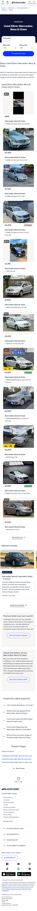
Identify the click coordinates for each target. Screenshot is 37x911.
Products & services (15, 829)
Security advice (8, 797)
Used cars (11, 8)
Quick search (12, 840)
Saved (30, 3)
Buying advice (13, 834)
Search (34, 3)
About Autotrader (8, 802)
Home (3, 8)
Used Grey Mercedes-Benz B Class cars (16, 759)
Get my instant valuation (18, 635)
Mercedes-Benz (22, 8)
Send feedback (9, 858)
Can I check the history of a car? (20, 705)
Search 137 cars (19, 53)
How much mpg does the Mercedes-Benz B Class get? (19, 728)
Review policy (7, 814)
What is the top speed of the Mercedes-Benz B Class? (18, 712)
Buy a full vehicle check (18, 679)
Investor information (9, 807)
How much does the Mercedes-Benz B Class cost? (20, 720)
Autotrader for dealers (16, 846)
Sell (7, 3)
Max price (23, 45)
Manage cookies (8, 821)
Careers (5, 805)
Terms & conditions (8, 812)
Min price (6, 45)
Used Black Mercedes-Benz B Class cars (17, 756)
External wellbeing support (11, 817)
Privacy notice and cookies (11, 809)
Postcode (6, 38)
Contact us (6, 800)
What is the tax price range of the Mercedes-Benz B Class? (19, 736)
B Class (4, 10)
